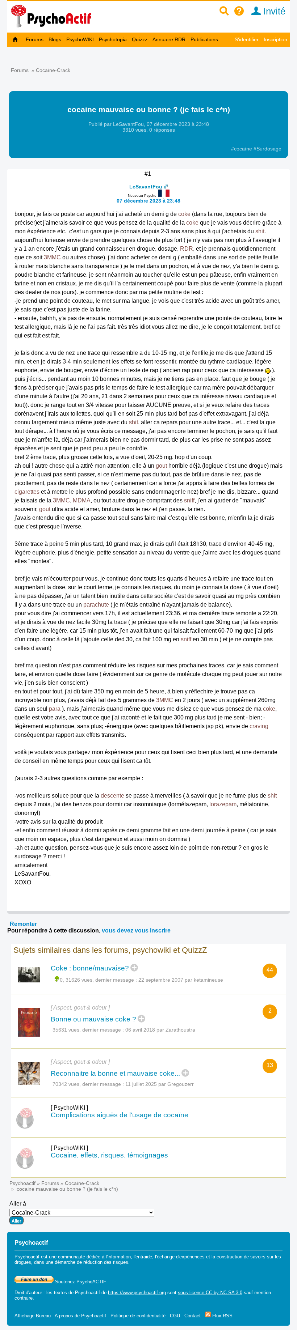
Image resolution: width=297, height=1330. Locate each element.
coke (184, 214)
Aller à (17, 1204)
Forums (34, 39)
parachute (96, 605)
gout (161, 466)
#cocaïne (242, 149)
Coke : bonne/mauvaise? (90, 968)
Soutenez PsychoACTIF (80, 1281)
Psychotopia (113, 39)
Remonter (23, 924)
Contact (192, 1315)
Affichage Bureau (32, 1315)
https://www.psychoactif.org (137, 1292)
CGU (175, 1315)
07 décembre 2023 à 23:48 (148, 201)
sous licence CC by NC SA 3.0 (210, 1292)
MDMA (82, 500)
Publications (204, 39)
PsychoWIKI (80, 39)
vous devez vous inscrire (136, 930)
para (54, 709)
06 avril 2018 (140, 1030)
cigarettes (26, 492)
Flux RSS (222, 1315)
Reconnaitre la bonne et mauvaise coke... (115, 1073)
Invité (273, 11)
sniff (189, 500)
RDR (186, 249)
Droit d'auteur (28, 1292)
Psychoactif (22, 1183)
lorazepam (223, 804)
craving (259, 726)
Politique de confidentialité (138, 1315)
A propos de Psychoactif (80, 1315)
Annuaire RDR (168, 39)
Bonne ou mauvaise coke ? (93, 1019)
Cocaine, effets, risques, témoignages (109, 1155)
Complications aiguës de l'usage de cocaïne (119, 1115)
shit (259, 231)
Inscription (275, 39)
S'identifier (247, 39)
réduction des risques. (106, 1262)
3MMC (52, 257)
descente (112, 796)
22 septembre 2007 (160, 980)
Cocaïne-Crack (53, 70)
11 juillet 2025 (141, 1084)
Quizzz (139, 39)
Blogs (55, 39)
